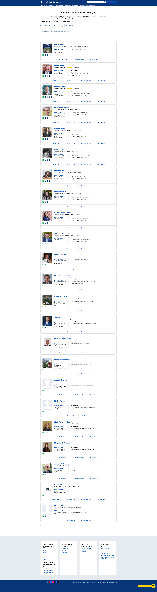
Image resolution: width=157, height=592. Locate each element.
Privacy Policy (105, 582)
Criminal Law (65, 548)
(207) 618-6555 (58, 322)
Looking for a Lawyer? (144, 586)
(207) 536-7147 (58, 133)
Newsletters (82, 5)
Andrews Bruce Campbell (63, 359)
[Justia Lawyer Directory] (46, 2)
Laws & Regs (75, 5)
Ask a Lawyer (51, 5)
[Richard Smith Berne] (47, 279)
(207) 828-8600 (58, 343)
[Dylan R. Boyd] (47, 132)
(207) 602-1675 (58, 91)
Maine (61, 7)
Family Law (64, 552)
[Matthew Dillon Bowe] (47, 342)
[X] (58, 582)
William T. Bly (59, 86)
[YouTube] (49, 582)
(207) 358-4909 (58, 406)
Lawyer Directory (47, 7)
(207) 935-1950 (58, 49)
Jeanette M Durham (61, 107)
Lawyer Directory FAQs (106, 551)
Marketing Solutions (90, 5)
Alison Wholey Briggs (62, 422)
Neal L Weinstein (60, 296)
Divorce (64, 550)
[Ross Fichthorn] (47, 489)
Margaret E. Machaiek (62, 443)
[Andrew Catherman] (47, 468)
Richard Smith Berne (62, 275)
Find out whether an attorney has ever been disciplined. (87, 550)
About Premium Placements (107, 555)
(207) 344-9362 (58, 385)
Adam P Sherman (60, 380)
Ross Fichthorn (60, 485)
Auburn (44, 559)
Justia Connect (76, 582)
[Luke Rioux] (47, 153)
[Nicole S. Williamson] (47, 216)
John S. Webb (59, 65)
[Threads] (54, 582)
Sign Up (113, 2)
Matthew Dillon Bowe (62, 338)
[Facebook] (51, 582)
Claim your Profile (105, 553)
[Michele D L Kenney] (47, 510)
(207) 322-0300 (58, 490)
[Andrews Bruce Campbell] (47, 363)
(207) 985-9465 (58, 175)
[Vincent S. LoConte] (47, 237)
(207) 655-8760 (58, 259)
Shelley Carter (59, 45)
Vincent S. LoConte (61, 233)
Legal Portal (82, 582)
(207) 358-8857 (58, 469)
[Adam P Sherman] (47, 384)
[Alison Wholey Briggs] (47, 426)
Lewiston (45, 557)
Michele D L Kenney (61, 506)
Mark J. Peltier (59, 401)
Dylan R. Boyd (59, 128)
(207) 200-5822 (58, 112)
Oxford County (46, 568)
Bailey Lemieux (60, 191)
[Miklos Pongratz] (47, 258)
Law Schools (68, 5)
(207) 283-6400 (58, 70)
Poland (44, 552)
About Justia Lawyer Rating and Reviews (107, 558)
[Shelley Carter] (47, 48)
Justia (41, 7)
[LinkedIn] (47, 582)
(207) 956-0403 (58, 154)
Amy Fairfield (59, 170)
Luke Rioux (58, 149)
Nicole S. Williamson (62, 212)
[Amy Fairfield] (47, 174)
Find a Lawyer (43, 5)
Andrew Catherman (61, 464)
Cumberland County (47, 570)
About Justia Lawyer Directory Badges (106, 549)
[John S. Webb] (47, 69)
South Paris (45, 554)
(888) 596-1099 (58, 427)
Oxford (44, 550)
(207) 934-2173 (58, 301)
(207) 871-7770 (58, 280)
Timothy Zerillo (60, 317)
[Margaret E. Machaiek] (47, 447)
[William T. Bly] (47, 90)
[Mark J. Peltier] (47, 405)
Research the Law (60, 5)
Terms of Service (97, 582)
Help (92, 582)
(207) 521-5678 (58, 510)
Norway (44, 556)
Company (88, 582)
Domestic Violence (55, 7)
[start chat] (153, 586)
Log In (108, 2)
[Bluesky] (56, 582)
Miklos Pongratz (60, 254)
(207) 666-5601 (58, 364)
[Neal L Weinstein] (47, 300)
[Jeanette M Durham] (47, 111)
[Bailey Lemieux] (47, 195)
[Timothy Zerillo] (47, 321)
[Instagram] (53, 582)
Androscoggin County (48, 572)
